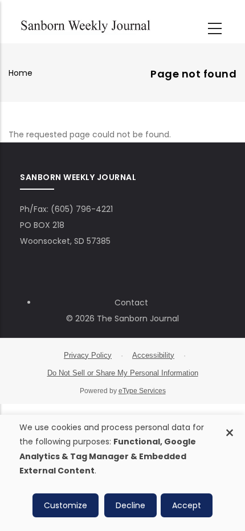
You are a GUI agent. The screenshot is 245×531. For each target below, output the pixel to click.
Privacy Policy (88, 355)
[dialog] (122, 473)
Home (20, 73)
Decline (130, 505)
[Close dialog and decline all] (229, 426)
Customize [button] (65, 505)
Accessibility (153, 355)
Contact (131, 302)
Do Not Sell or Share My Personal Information (122, 373)
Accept (186, 505)
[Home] (85, 24)
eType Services (142, 391)
